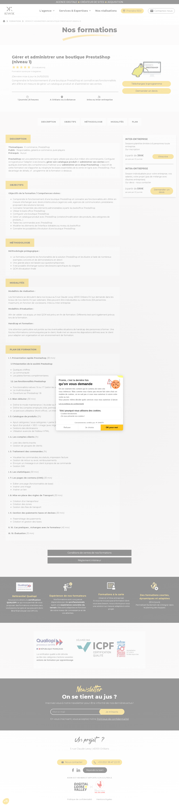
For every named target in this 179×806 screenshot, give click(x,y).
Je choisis (89, 427)
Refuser (67, 427)
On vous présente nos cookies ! (73, 416)
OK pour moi (112, 427)
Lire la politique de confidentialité (71, 404)
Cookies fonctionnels (69, 414)
